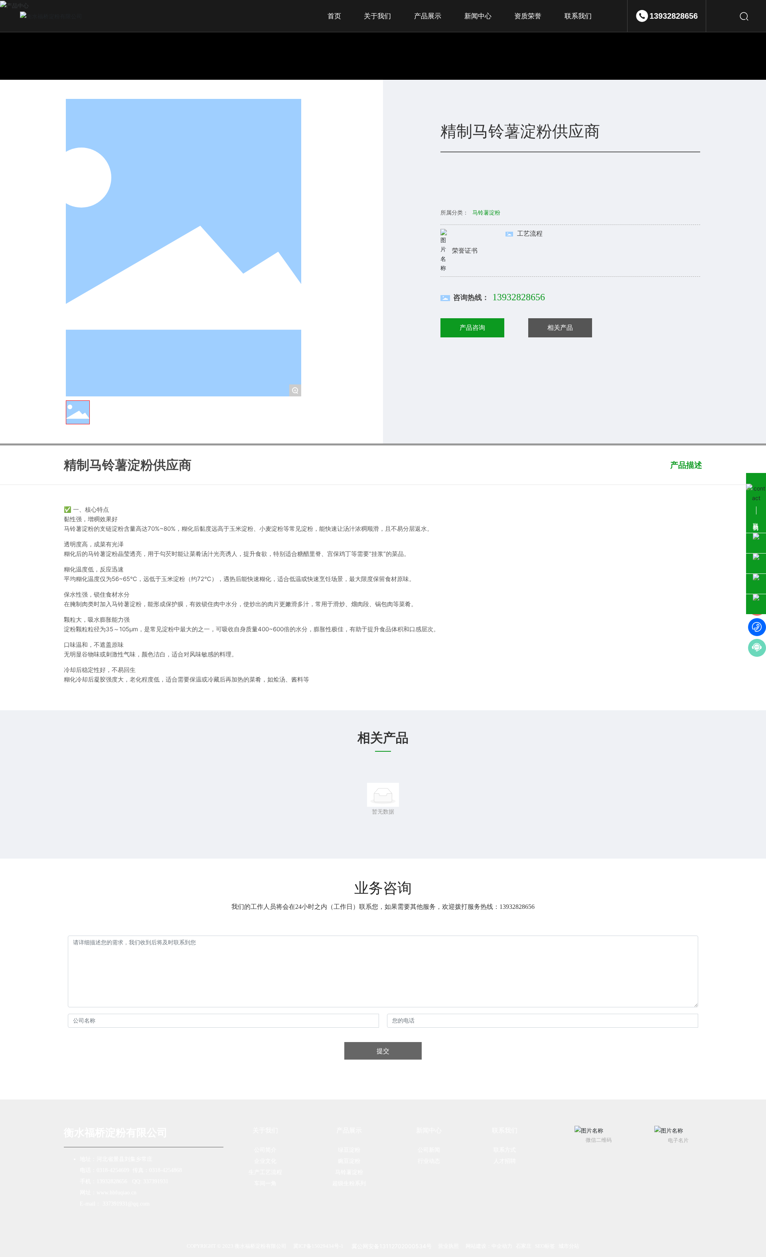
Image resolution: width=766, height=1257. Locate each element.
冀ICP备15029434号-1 (318, 1246)
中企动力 (502, 1246)
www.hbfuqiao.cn (116, 1193)
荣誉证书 (465, 250)
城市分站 (569, 1246)
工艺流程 (530, 233)
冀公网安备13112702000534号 (391, 1246)
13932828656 (674, 16)
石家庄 (523, 1246)
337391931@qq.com (126, 1204)
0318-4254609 (113, 1170)
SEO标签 (545, 1246)
